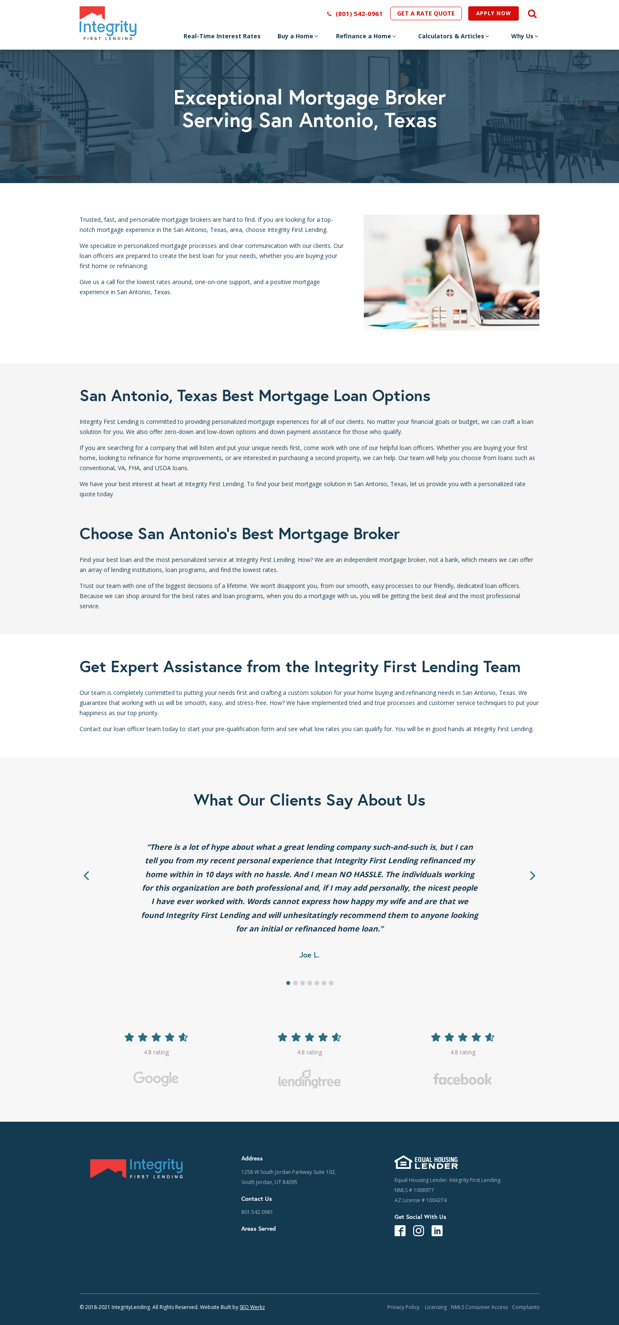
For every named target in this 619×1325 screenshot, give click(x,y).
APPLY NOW (493, 13)
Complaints (525, 1307)
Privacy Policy (404, 1307)
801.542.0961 (257, 1212)
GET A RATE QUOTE (426, 13)
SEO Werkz (252, 1307)
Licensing (436, 1307)
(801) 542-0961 (359, 13)
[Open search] (529, 13)
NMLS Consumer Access (479, 1307)
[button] (298, 38)
